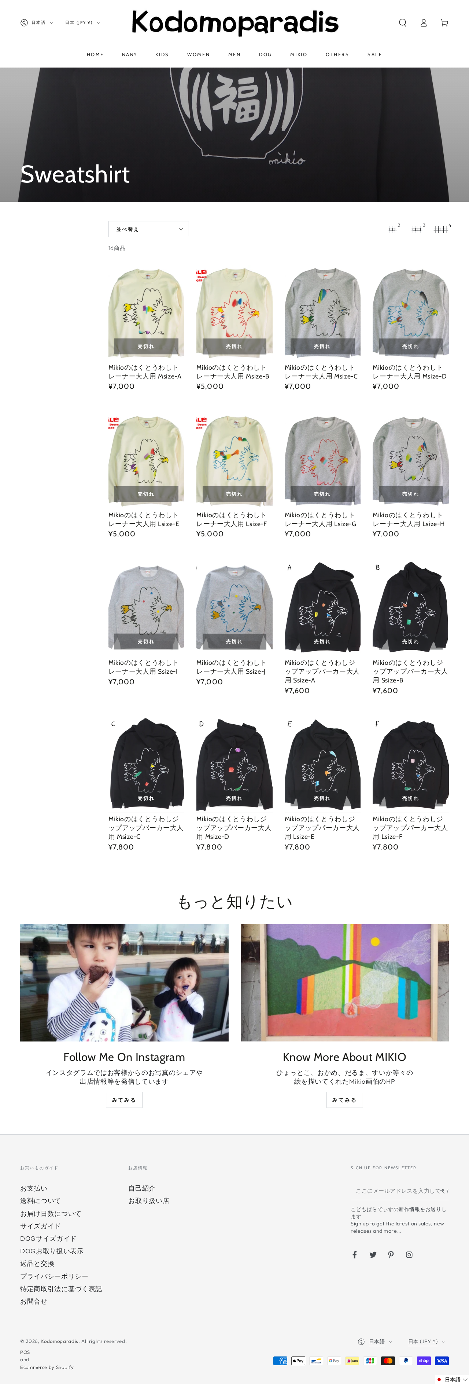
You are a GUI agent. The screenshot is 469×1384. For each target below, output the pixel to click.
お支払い (34, 1188)
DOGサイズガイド (48, 1238)
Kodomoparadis (59, 1341)
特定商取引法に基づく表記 (61, 1289)
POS (25, 1352)
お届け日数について (51, 1213)
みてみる (124, 1100)
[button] (402, 23)
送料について (40, 1200)
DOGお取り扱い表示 (52, 1251)
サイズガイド (40, 1226)
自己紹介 (142, 1188)
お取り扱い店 (148, 1200)
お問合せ (34, 1301)
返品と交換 (37, 1263)
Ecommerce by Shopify (47, 1367)
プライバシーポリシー (54, 1276)
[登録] (444, 1190)
